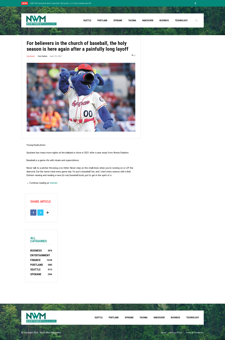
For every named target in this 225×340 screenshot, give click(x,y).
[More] (47, 213)
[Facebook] (195, 3)
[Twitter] (40, 213)
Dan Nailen (42, 56)
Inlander (54, 183)
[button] (196, 20)
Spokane (31, 56)
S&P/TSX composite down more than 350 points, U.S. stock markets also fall (60, 3)
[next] (123, 3)
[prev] (118, 3)
